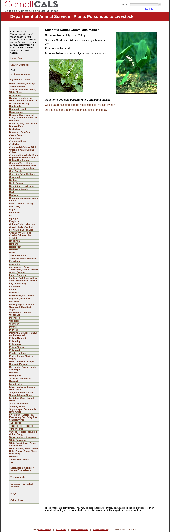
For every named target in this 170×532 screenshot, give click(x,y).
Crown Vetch (15, 177)
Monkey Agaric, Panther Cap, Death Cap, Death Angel (21, 307)
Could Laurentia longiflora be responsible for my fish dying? (80, 104)
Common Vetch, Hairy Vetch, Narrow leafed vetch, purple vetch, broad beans (23, 165)
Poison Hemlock (17, 338)
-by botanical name (20, 74)
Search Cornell (150, 9)
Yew (11, 462)
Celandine (14, 138)
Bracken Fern (16, 126)
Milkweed (14, 301)
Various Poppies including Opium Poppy (23, 433)
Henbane (13, 244)
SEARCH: (125, 5)
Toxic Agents (17, 477)
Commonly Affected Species (21, 485)
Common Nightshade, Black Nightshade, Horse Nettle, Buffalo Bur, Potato (23, 157)
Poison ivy (14, 341)
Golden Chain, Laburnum (22, 224)
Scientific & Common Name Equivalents (22, 469)
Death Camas (16, 183)
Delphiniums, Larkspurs (21, 186)
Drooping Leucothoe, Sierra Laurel (23, 199)
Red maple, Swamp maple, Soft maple (23, 368)
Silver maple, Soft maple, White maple (22, 388)
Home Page (16, 58)
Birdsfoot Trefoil (17, 109)
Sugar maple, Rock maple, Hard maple (23, 410)
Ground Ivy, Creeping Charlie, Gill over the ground (20, 235)
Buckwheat (14, 129)
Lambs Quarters (17, 275)
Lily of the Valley (17, 283)
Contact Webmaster (100, 530)
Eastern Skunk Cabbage (21, 203)
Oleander (14, 324)
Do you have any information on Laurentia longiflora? (76, 109)
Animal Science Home (79, 530)
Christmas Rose (17, 141)
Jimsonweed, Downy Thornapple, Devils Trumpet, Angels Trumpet (24, 269)
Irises (12, 252)
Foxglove (14, 221)
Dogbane (13, 195)
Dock (11, 192)
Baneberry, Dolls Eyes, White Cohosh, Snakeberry (23, 99)
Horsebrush (15, 247)
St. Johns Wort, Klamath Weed (21, 399)
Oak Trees (14, 321)
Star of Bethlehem (18, 403)
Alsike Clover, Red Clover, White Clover (22, 90)
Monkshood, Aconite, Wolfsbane (20, 313)
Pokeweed (14, 350)
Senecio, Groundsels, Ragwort (20, 379)
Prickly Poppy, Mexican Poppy (21, 357)
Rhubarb (13, 372)
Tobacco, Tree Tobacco (21, 426)
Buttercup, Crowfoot (19, 132)
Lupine (12, 289)
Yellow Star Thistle (19, 459)
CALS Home (61, 530)
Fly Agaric (14, 218)
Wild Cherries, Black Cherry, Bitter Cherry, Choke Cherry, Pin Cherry (23, 451)
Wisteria (13, 456)
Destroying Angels (18, 189)
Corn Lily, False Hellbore (22, 174)
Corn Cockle (15, 171)
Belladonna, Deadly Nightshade (19, 104)
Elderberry (14, 206)
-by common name (20, 79)
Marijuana (14, 292)
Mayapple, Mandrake (19, 298)
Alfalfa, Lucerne (17, 86)
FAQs (13, 493)
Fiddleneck (15, 212)
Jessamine (14, 264)
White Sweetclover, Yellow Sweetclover (22, 444)
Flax (11, 215)
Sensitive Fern (16, 384)
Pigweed (13, 330)
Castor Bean (15, 135)
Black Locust (16, 112)
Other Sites (16, 500)
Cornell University (44, 530)
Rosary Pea (15, 375)
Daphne (13, 180)
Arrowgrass (15, 95)
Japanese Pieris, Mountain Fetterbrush (23, 259)
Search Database (20, 64)
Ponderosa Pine (17, 353)
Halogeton (14, 241)
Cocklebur (14, 144)
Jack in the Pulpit (18, 255)
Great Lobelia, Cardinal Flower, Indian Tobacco (21, 228)
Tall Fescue (15, 423)
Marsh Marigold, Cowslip (22, 295)
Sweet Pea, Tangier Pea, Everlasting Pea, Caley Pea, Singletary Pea (23, 417)
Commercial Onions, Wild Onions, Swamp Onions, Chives (22, 150)
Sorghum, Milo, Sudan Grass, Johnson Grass (21, 393)
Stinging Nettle (17, 406)
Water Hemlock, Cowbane (22, 437)
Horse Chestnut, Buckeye (22, 83)
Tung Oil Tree (16, 429)
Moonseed (14, 318)
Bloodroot (14, 120)
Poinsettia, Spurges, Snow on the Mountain (23, 334)
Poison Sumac (16, 347)
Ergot (12, 209)
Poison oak (15, 344)
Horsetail (13, 250)
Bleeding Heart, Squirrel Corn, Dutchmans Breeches (23, 116)
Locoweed (14, 286)
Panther (13, 327)
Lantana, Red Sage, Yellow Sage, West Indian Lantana (23, 279)
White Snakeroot (17, 440)
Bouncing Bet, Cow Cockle (23, 123)
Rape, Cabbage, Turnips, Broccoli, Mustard (22, 362)
